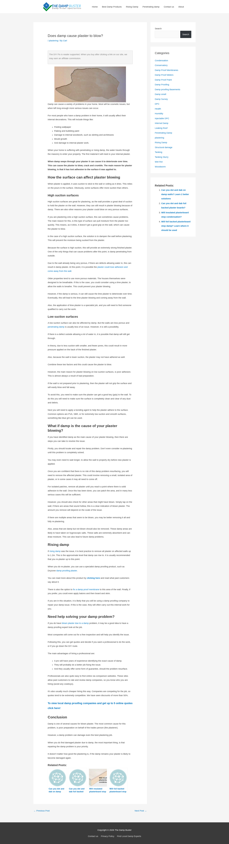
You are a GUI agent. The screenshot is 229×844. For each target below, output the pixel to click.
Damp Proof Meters (164, 75)
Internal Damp (161, 123)
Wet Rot (159, 162)
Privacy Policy (107, 836)
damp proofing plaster (66, 570)
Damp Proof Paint (163, 80)
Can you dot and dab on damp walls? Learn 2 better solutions (175, 194)
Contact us (169, 7)
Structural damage (163, 147)
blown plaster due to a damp (75, 623)
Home (95, 7)
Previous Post (42, 811)
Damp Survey (161, 99)
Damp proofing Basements (167, 89)
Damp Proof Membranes (166, 70)
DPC (157, 104)
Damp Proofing (162, 84)
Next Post (141, 811)
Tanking (158, 152)
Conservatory (161, 65)
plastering (53, 40)
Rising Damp (132, 7)
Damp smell (160, 94)
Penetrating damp (151, 7)
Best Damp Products (112, 7)
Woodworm (160, 167)
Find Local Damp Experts (129, 836)
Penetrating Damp (163, 133)
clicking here (93, 578)
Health (158, 109)
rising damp (55, 551)
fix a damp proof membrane (86, 589)
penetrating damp (56, 327)
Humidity (159, 113)
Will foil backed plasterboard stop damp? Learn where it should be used (175, 225)
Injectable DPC (162, 118)
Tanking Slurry (161, 157)
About (181, 7)
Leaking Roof (161, 128)
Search (158, 28)
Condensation (161, 60)
